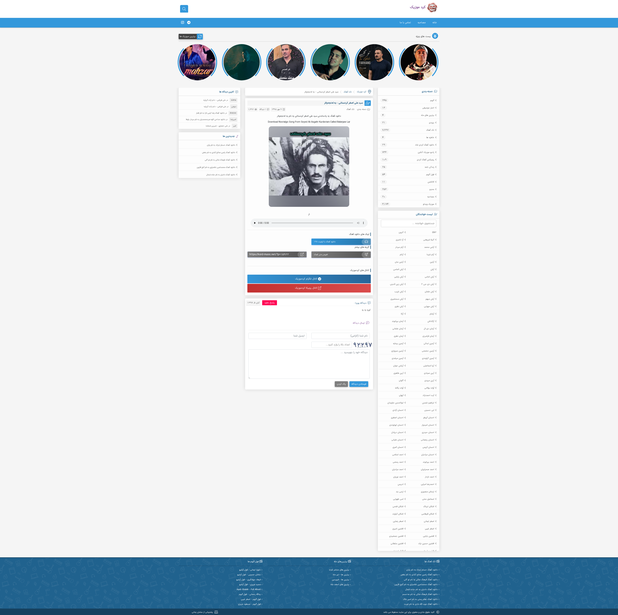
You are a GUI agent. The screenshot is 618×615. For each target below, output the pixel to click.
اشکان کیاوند (397, 514)
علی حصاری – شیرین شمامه (217, 126)
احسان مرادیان (427, 454)
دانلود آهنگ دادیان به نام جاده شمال (220, 174)
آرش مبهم (430, 299)
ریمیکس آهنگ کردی (425, 159)
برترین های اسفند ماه (340, 584)
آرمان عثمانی (397, 328)
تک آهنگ (430, 130)
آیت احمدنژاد (428, 395)
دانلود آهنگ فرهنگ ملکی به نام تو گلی (220, 160)
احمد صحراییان (427, 469)
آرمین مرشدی (397, 358)
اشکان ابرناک (428, 506)
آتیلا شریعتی (428, 239)
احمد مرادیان (397, 469)
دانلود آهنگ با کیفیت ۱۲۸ (324, 241)
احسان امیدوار (428, 425)
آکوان (401, 380)
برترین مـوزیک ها (188, 36)
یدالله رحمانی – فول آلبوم (250, 594)
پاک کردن (341, 384)
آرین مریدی (429, 380)
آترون (401, 232)
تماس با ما (405, 22)
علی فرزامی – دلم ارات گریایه (214, 100)
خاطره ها (430, 137)
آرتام (401, 254)
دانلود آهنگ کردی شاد (424, 145)
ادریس (400, 484)
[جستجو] (184, 9)
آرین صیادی (429, 373)
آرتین (432, 262)
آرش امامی (429, 277)
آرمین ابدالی (429, 343)
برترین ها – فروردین (340, 579)
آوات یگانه (399, 388)
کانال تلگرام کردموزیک (306, 279)
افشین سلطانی (397, 543)
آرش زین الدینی (396, 284)
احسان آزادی (398, 410)
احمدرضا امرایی (427, 484)
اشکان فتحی (398, 506)
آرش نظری (399, 306)
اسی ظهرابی (398, 499)
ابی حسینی (429, 410)
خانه (434, 22)
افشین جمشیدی (396, 536)
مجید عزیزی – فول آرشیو (250, 584)
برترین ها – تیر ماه (341, 574)
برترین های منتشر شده (339, 570)
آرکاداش (430, 321)
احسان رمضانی (427, 440)
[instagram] (182, 22)
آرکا (402, 314)
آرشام (432, 314)
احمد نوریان (398, 477)
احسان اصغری (397, 417)
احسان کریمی (428, 447)
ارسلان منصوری (427, 491)
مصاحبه (422, 22)
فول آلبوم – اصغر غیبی (251, 599)
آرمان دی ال (429, 328)
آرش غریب (398, 291)
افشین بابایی (428, 536)
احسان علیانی (397, 440)
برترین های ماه (427, 115)
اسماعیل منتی (428, 499)
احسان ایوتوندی (396, 425)
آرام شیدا (430, 254)
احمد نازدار (429, 477)
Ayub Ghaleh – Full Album (249, 589)
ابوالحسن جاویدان (395, 402)
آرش (432, 269)
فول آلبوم (430, 174)
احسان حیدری (428, 432)
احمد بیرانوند (428, 462)
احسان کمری (398, 447)
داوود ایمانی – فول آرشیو (250, 570)
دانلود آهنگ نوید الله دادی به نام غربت (421, 604)
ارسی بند (399, 491)
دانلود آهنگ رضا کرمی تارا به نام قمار (210, 113)
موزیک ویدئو (428, 204)
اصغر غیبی (429, 528)
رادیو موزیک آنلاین (426, 152)
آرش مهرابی (429, 306)
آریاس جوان (398, 365)
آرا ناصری (399, 239)
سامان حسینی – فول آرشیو (249, 574)
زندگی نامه (429, 167)
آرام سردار (399, 247)
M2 (434, 232)
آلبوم (432, 100)
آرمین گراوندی (428, 358)
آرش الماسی (398, 269)
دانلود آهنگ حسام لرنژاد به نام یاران (221, 145)
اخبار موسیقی (428, 108)
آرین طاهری (398, 373)
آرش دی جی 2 (427, 284)
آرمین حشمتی (428, 351)
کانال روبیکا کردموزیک (306, 288)
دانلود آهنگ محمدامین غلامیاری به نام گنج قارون (216, 167)
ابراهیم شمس (428, 402)
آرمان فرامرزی (428, 336)
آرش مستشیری (396, 299)
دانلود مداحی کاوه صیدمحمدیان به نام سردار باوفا (205, 119)
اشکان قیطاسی (427, 514)
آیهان (401, 395)
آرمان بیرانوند (397, 321)
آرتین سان (399, 262)
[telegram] (188, 22)
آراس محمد (429, 247)
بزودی (431, 122)
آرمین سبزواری (397, 351)
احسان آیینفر (428, 417)
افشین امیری (397, 528)
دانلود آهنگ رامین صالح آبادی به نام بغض (218, 152)
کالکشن (431, 182)
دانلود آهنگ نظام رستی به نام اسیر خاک (420, 599)
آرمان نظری (398, 336)
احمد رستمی (398, 462)
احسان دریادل (397, 432)
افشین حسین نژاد (426, 543)
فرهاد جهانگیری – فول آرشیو (248, 579)
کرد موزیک (361, 91)
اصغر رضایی (398, 521)
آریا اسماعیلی (428, 365)
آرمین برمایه (398, 343)
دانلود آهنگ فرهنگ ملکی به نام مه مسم (420, 594)
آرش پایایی (398, 277)
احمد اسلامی (397, 454)
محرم (431, 189)
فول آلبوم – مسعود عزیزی (249, 604)
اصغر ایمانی (429, 521)
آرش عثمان (429, 291)
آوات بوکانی (429, 388)
